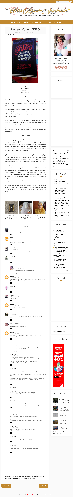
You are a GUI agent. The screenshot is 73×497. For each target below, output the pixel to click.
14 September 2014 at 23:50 (14, 287)
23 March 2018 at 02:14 (14, 389)
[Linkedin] (45, 198)
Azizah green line (14, 304)
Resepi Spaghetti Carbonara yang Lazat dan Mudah (64, 409)
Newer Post (6, 485)
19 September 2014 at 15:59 (14, 314)
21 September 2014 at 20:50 (19, 268)
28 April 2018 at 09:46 (14, 427)
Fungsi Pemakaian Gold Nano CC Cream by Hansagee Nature (25, 218)
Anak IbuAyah (13, 256)
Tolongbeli (57, 239)
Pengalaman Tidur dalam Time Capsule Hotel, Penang (61, 203)
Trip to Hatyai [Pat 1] (59, 179)
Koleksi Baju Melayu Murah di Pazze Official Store (61, 266)
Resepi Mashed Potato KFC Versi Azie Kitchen (63, 422)
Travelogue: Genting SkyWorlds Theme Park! (60, 187)
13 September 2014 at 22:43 (14, 249)
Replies (12, 265)
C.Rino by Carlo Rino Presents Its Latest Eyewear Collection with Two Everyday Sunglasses (61, 234)
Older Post (43, 485)
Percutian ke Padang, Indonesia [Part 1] (59, 197)
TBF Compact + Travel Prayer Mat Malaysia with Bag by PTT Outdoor (11, 218)
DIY (54, 22)
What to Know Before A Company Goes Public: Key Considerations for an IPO (61, 250)
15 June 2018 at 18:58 (13, 437)
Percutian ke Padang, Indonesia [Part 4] (59, 191)
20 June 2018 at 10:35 (13, 446)
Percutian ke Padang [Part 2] (61, 200)
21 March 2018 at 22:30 (14, 369)
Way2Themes (33, 494)
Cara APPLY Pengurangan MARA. (62, 415)
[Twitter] (42, 198)
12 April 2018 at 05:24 (13, 412)
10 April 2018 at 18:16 (13, 402)
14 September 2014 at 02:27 (14, 258)
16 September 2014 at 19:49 (14, 305)
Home (13, 22)
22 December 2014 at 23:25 (14, 333)
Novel (31, 32)
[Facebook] (37, 198)
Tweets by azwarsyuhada (59, 331)
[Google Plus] (40, 198)
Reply (11, 234)
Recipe (26, 22)
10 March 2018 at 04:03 (14, 355)
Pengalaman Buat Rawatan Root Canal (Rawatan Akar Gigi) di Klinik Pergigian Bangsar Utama (61, 430)
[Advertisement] (61, 123)
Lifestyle (38, 22)
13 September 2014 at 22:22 (14, 239)
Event (59, 22)
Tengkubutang (13, 295)
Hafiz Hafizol (13, 228)
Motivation (47, 22)
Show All (67, 270)
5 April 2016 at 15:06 (18, 345)
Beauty (19, 22)
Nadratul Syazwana (14, 323)
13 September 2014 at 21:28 (14, 230)
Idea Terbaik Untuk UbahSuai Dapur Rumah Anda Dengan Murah (60, 259)
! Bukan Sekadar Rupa (60, 264)
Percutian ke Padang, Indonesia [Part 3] (59, 194)
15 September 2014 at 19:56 (14, 296)
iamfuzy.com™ (58, 230)
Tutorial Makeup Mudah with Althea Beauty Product (39, 218)
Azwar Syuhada (18, 267)
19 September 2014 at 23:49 (14, 324)
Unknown (12, 237)
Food (31, 22)
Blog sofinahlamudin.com (61, 247)
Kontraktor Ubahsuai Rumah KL (59, 256)
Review (33, 32)
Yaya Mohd (12, 286)
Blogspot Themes (49, 494)
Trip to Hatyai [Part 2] (59, 181)
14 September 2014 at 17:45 (14, 277)
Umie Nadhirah (13, 247)
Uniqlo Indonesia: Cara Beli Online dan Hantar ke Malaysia (61, 242)
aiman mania (13, 313)
